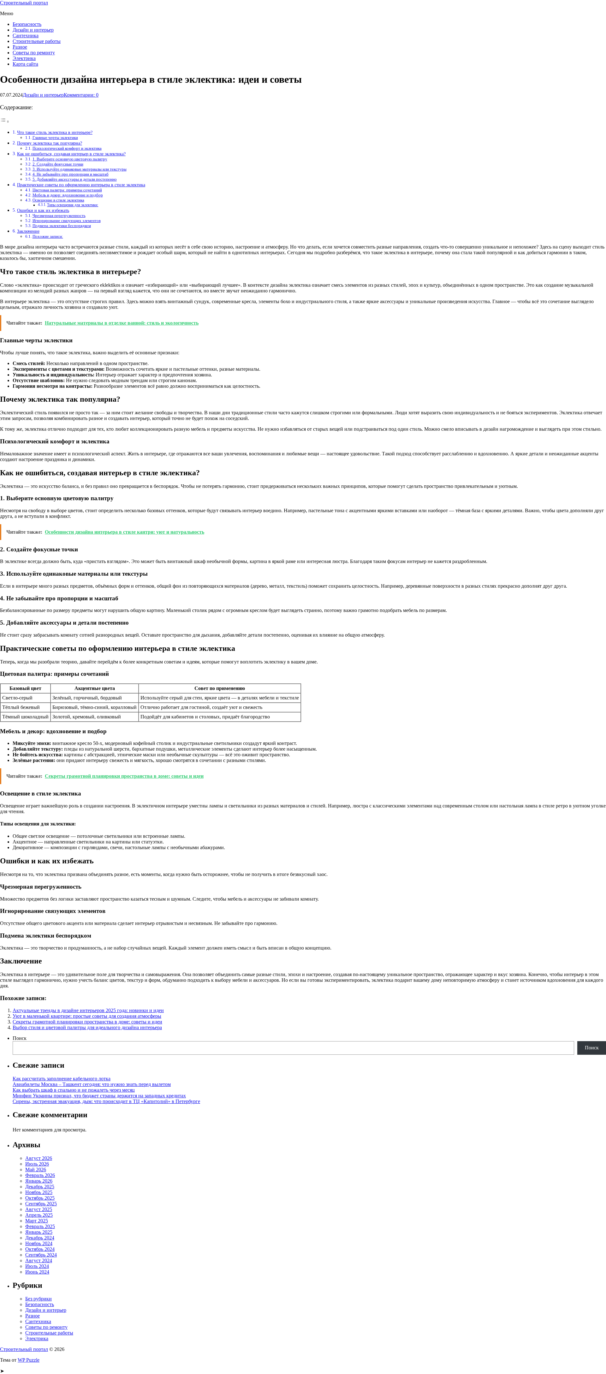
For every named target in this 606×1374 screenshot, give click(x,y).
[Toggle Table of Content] (4, 121)
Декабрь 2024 (39, 1237)
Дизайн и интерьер (33, 30)
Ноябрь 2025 (38, 1192)
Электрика (24, 58)
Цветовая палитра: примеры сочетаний (67, 190)
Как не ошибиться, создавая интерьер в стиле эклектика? (71, 153)
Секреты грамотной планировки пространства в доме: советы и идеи (87, 1021)
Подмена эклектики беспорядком (62, 225)
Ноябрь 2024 (38, 1243)
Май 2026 (35, 1169)
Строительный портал (24, 2)
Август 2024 (38, 1260)
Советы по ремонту (34, 52)
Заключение (28, 231)
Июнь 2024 (37, 1272)
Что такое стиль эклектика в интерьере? (54, 132)
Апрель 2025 (39, 1215)
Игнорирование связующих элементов (67, 220)
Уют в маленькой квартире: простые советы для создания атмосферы (87, 1016)
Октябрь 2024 (40, 1249)
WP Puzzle (28, 1360)
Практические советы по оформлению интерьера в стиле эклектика (81, 184)
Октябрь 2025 (40, 1198)
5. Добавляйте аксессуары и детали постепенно (75, 179)
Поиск (20, 1038)
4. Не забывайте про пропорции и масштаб (71, 174)
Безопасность (27, 24)
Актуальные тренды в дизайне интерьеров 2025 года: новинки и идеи (88, 1010)
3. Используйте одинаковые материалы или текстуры (80, 169)
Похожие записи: (48, 236)
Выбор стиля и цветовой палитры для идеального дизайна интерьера (87, 1027)
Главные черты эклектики (55, 137)
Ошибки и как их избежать (43, 210)
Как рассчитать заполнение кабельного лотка (61, 1078)
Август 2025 (38, 1209)
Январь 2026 (38, 1181)
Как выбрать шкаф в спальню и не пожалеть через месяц (74, 1090)
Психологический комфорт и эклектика (67, 148)
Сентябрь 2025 (41, 1203)
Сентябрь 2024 (41, 1254)
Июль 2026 (37, 1164)
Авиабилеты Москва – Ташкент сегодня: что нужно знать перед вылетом (92, 1084)
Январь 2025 (38, 1232)
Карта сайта (25, 64)
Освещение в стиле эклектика (58, 200)
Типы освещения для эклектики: (72, 205)
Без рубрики (38, 1298)
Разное (20, 47)
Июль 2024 (37, 1266)
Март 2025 (36, 1220)
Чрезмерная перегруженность (59, 215)
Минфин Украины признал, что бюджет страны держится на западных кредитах (99, 1095)
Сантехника (26, 35)
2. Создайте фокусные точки (58, 164)
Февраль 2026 (40, 1175)
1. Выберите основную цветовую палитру (70, 159)
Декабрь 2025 (39, 1186)
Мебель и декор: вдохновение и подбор (68, 195)
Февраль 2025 (40, 1226)
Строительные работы (37, 41)
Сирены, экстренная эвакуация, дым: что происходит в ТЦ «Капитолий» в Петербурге (106, 1101)
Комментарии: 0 (81, 95)
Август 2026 (38, 1158)
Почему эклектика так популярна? (49, 143)
